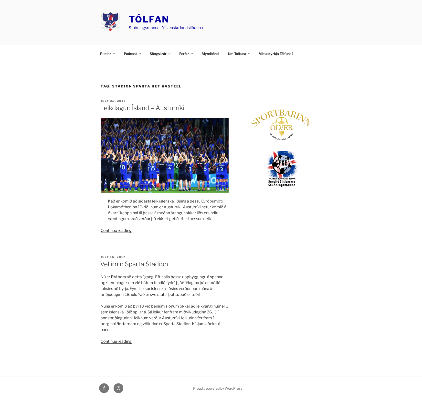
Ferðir (184, 54)
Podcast (130, 54)
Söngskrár (158, 54)
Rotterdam (126, 323)
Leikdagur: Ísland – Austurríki (142, 108)
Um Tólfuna (237, 54)
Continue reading (116, 230)
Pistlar (105, 54)
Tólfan (149, 19)
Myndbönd (210, 54)
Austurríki (171, 318)
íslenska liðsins (164, 288)
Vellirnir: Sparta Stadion (134, 264)
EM (114, 277)
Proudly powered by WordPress (217, 388)
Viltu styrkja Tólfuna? (276, 54)
